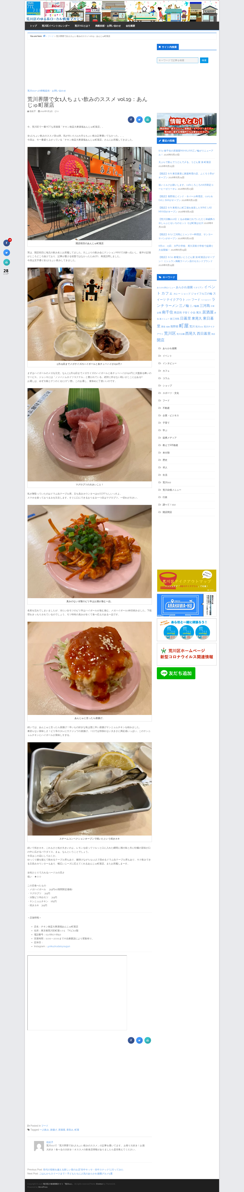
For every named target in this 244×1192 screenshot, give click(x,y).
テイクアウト (175, 299)
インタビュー (170, 363)
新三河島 (174, 318)
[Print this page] (147, 122)
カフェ (167, 293)
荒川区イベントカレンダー (56, 25)
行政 (165, 497)
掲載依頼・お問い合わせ (108, 25)
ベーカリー (206, 300)
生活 (165, 475)
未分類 (166, 452)
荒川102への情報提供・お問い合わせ (46, 90)
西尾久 (190, 333)
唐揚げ (53, 1129)
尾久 (199, 312)
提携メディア (170, 437)
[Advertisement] (89, 64)
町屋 (77, 1129)
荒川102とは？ (82, 25)
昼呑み (69, 1129)
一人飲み (44, 1129)
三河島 (205, 305)
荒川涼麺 (181, 334)
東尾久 (197, 318)
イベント (167, 355)
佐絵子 (49, 1142)
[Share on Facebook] (131, 122)
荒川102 (199, 326)
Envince (99, 1184)
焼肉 (168, 327)
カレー (176, 293)
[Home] (44, 35)
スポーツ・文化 (171, 393)
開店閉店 (167, 512)
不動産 (166, 408)
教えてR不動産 (170, 445)
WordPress (42, 1187)
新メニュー (164, 319)
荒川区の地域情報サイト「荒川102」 (58, 1184)
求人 (165, 467)
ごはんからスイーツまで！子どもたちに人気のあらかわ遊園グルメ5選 (76, 1173)
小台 (193, 312)
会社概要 (130, 25)
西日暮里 (204, 333)
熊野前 (174, 326)
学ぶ (165, 430)
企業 (159, 312)
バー (188, 299)
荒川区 (170, 333)
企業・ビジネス (171, 415)
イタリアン (198, 287)
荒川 (192, 326)
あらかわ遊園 (184, 287)
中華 (212, 306)
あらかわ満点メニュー (166, 288)
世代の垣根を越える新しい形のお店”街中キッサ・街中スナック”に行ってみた (83, 1169)
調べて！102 (169, 504)
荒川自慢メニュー (172, 490)
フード (44, 1125)
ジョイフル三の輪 (201, 293)
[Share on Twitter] (139, 122)
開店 (160, 340)
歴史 (163, 326)
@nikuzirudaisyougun (58, 946)
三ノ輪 (184, 306)
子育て (186, 312)
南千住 (167, 312)
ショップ (185, 293)
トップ (33, 25)
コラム (166, 378)
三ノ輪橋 (194, 306)
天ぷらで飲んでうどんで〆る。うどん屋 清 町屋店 (185, 162)
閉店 (213, 334)
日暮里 (185, 318)
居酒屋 (61, 1129)
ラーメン (171, 306)
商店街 (178, 312)
